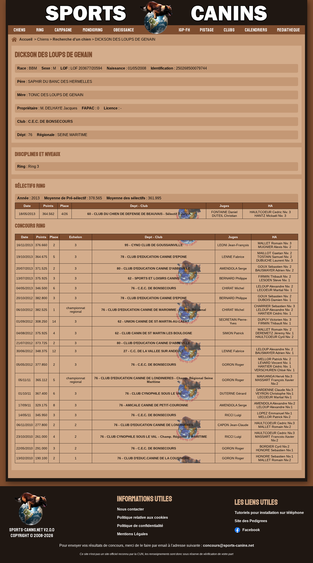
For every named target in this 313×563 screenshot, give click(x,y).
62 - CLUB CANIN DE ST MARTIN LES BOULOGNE (153, 333)
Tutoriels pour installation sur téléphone (269, 513)
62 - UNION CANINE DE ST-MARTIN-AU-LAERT (153, 321)
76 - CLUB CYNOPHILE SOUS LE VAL (153, 393)
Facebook (251, 530)
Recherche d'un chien (72, 39)
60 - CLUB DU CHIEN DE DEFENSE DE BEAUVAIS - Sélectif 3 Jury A (139, 214)
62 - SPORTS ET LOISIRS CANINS (153, 278)
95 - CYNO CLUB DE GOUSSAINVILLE (154, 245)
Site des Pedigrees (251, 521)
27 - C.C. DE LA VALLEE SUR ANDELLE (154, 351)
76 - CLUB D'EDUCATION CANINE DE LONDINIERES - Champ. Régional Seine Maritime (153, 380)
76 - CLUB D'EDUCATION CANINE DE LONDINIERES (153, 425)
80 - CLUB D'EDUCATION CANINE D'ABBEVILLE (153, 268)
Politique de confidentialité (140, 526)
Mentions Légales (132, 534)
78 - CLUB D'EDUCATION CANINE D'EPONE (154, 257)
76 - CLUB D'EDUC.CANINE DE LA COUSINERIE (153, 458)
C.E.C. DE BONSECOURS (50, 121)
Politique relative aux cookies (142, 517)
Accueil (26, 39)
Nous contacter (130, 509)
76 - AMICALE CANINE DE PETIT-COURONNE (153, 405)
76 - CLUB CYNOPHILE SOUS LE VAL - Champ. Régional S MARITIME (153, 436)
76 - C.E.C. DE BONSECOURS (153, 288)
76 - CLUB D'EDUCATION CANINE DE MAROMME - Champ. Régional (153, 310)
